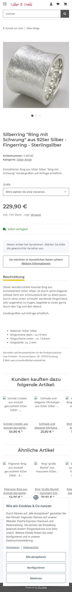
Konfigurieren (36, 567)
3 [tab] (40, 116)
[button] (51, 4)
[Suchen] (65, 14)
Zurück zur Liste (14, 28)
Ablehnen (36, 578)
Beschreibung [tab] (13, 277)
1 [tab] (32, 116)
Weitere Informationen (36, 263)
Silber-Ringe (24, 159)
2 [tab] (36, 116)
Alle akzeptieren (36, 556)
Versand (36, 214)
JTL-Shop (42, 587)
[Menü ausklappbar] (5, 2)
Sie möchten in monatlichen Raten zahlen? (36, 261)
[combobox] (36, 192)
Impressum (12, 547)
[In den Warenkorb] (6, 40)
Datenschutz (31, 547)
